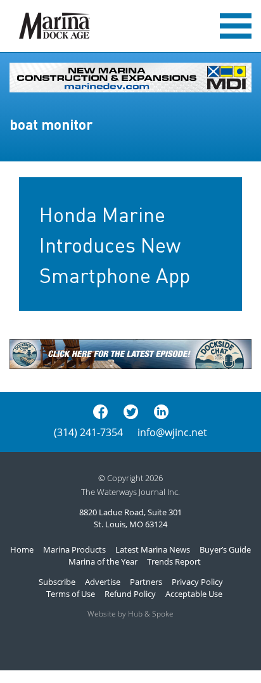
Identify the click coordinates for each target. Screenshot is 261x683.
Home (22, 549)
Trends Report (174, 561)
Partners (146, 581)
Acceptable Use (193, 593)
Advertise (102, 581)
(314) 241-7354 (88, 432)
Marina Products (74, 549)
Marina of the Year (102, 561)
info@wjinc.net (172, 432)
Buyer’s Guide (225, 549)
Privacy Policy (197, 581)
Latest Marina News (152, 549)
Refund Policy (130, 593)
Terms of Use (70, 593)
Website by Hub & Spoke (130, 613)
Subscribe (57, 581)
